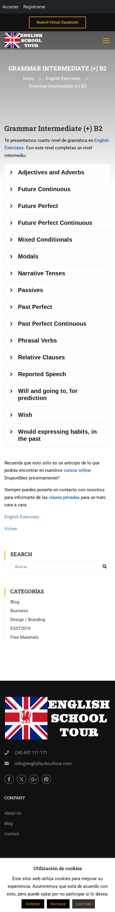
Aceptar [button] (33, 903)
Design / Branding (27, 619)
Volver (10, 528)
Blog (14, 602)
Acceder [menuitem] (10, 6)
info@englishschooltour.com (43, 763)
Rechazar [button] (58, 904)
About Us (12, 813)
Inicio (28, 78)
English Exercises (63, 78)
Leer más (83, 904)
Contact (11, 833)
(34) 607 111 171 (31, 752)
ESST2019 (20, 628)
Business (19, 610)
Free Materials (24, 637)
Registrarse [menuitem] (34, 6)
